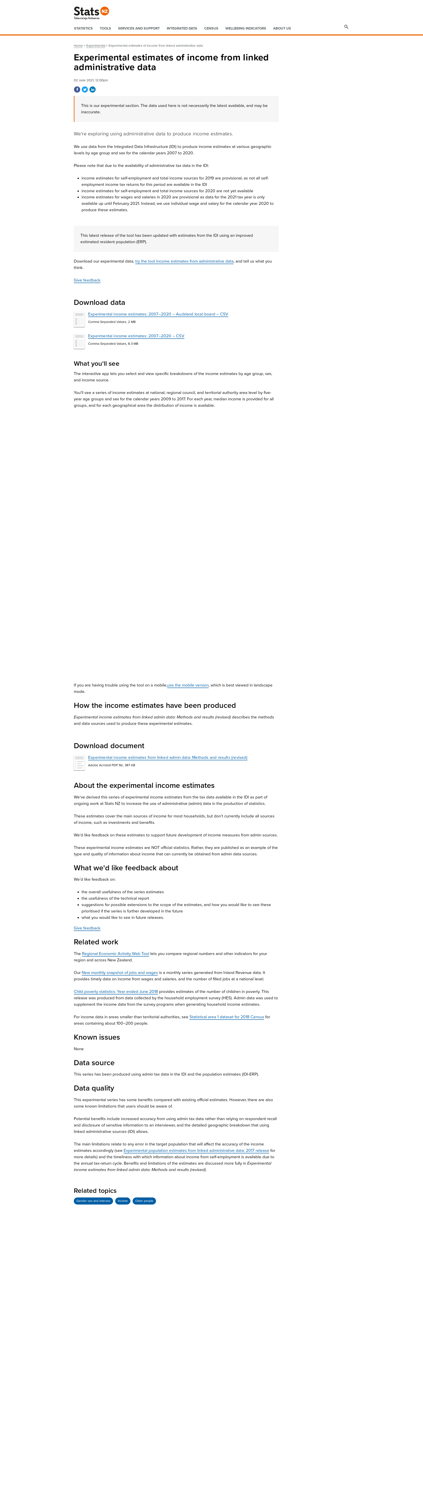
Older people (144, 1201)
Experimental (95, 46)
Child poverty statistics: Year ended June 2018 (116, 991)
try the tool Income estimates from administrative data (184, 261)
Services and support (139, 28)
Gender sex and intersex (93, 1201)
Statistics (83, 28)
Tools (105, 28)
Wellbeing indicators (245, 28)
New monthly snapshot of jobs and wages (120, 972)
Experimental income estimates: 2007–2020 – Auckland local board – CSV (158, 314)
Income (123, 1201)
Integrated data (182, 28)
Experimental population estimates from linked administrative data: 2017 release (196, 1150)
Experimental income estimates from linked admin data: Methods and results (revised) (167, 757)
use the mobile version (188, 685)
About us (282, 28)
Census (211, 28)
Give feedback (87, 280)
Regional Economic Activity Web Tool (115, 953)
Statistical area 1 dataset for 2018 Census (226, 1016)
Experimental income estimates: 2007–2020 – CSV (136, 336)
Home (78, 46)
